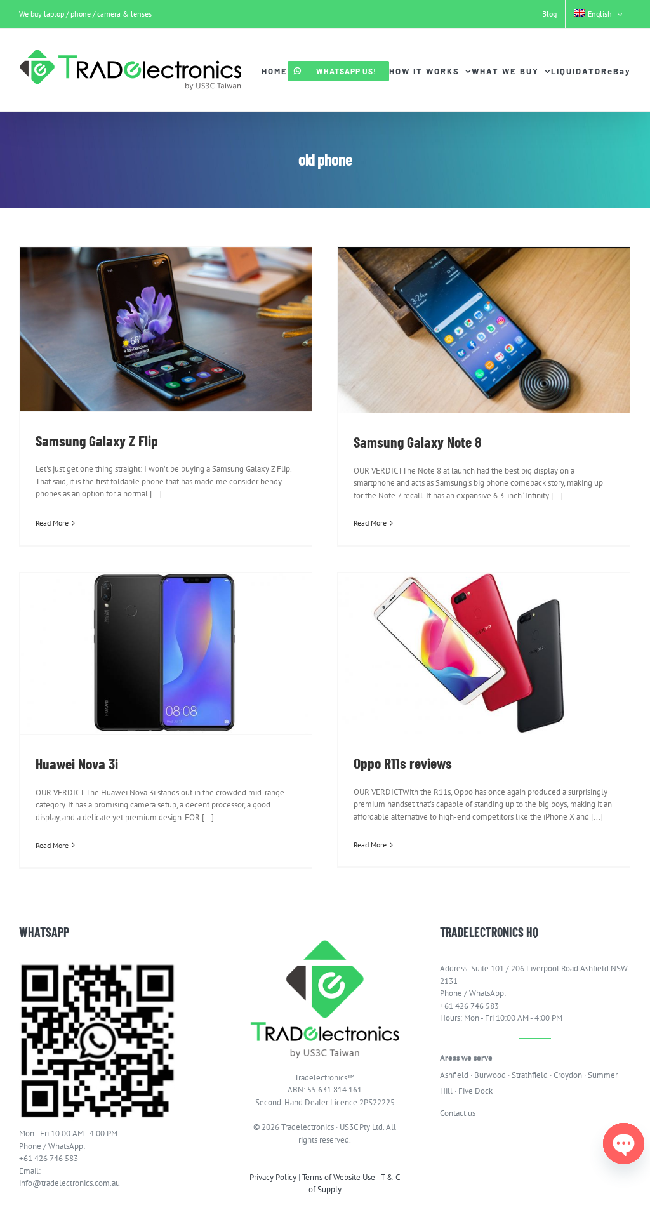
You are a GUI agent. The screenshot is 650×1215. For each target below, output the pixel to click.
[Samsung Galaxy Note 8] (484, 330)
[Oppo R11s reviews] (484, 653)
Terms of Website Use (338, 1177)
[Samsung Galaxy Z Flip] (166, 329)
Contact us (457, 1113)
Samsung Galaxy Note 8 (417, 441)
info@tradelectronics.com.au (69, 1183)
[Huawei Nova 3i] (166, 653)
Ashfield (454, 1075)
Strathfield (530, 1075)
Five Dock (475, 1091)
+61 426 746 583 (48, 1158)
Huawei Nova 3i (77, 763)
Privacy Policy (272, 1177)
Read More (52, 523)
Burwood (490, 1075)
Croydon (568, 1075)
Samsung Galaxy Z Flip (97, 440)
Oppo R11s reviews (403, 763)
